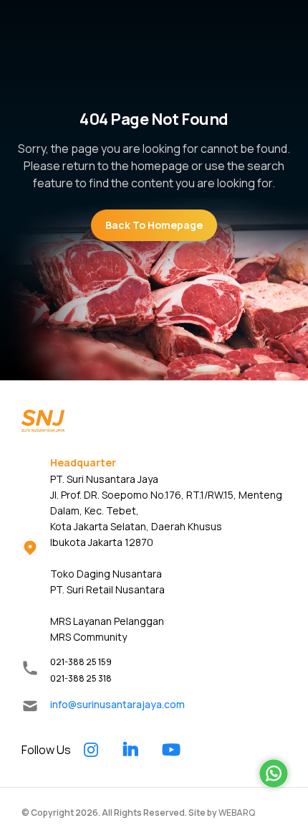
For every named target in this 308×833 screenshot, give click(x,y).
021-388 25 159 (81, 662)
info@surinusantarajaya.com (117, 704)
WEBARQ (236, 812)
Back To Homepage (154, 225)
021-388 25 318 (81, 678)
